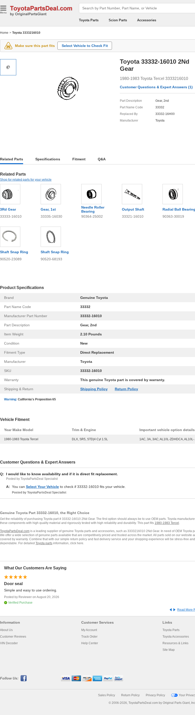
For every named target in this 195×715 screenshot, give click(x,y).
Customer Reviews (13, 636)
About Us (6, 630)
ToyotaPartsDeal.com (14, 531)
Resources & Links (175, 643)
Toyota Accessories (175, 636)
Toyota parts (44, 543)
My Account (89, 630)
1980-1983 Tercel (167, 523)
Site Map (168, 650)
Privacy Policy (155, 695)
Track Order (89, 636)
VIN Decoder (9, 643)
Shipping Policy (94, 389)
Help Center (89, 643)
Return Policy (126, 389)
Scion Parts (118, 20)
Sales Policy (106, 695)
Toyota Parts (89, 20)
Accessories (146, 20)
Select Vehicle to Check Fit (85, 46)
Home (4, 33)
